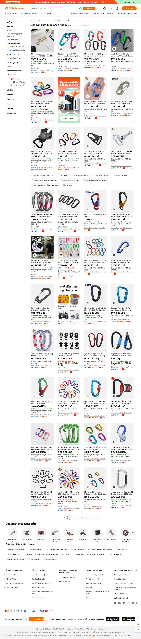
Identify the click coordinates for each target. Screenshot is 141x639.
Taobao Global (79, 629)
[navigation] (17, 269)
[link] (138, 618)
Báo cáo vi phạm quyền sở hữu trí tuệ (97, 592)
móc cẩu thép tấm (116, 554)
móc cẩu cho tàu (79, 549)
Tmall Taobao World (59, 629)
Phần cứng (61, 21)
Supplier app (60, 619)
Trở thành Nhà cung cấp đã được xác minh (125, 588)
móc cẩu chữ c (35, 559)
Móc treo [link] (71, 21)
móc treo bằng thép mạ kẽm (58, 549)
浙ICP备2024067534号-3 (126, 636)
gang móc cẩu (122, 549)
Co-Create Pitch (10, 579)
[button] (80, 8)
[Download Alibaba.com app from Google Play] (129, 619)
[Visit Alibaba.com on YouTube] (132, 602)
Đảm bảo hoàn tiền (38, 579)
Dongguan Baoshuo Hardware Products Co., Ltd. (42, 276)
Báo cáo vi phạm (92, 598)
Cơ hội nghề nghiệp (11, 587)
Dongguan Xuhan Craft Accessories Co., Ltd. (122, 272)
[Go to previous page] (65, 518)
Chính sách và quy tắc (39, 598)
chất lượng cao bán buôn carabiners (45, 180)
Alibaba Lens (13, 619)
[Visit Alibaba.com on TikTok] (137, 602)
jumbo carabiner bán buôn (71, 180)
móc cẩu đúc (64, 175)
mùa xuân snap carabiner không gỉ (96, 180)
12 (95, 517)
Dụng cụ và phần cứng (46, 21)
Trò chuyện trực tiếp (93, 579)
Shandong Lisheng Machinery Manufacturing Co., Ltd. (122, 68)
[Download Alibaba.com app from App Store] (113, 619)
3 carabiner (69, 185)
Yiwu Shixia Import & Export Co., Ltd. (42, 321)
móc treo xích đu (51, 559)
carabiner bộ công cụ (36, 549)
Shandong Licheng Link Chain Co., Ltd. (69, 68)
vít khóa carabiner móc (16, 549)
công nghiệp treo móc (102, 175)
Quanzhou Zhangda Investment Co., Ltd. (95, 321)
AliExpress (39, 629)
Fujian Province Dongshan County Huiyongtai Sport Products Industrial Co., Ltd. (95, 228)
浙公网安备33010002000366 (106, 636)
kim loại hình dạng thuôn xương (43, 175)
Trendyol (94, 629)
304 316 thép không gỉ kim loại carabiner (46, 185)
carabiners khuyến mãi (97, 554)
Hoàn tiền (89, 587)
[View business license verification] (90, 636)
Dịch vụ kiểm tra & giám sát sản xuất (42, 592)
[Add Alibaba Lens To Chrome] (36, 619)
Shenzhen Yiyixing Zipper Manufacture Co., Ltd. (95, 163)
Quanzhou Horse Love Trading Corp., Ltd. (42, 167)
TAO (87, 629)
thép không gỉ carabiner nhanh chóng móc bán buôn (42, 554)
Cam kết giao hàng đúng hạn (41, 583)
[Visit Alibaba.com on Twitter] (123, 602)
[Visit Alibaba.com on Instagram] (128, 602)
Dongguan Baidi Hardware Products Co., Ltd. (95, 272)
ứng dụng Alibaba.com (96, 619)
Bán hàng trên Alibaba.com (123, 575)
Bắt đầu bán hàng (120, 579)
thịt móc (67, 554)
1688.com (48, 629)
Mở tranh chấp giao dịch (94, 583)
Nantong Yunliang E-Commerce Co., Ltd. (42, 120)
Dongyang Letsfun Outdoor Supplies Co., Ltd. (42, 70)
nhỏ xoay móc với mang (81, 175)
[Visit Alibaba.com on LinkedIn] (119, 602)
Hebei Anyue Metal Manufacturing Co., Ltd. (95, 116)
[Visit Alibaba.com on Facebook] (115, 602)
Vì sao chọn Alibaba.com (12, 575)
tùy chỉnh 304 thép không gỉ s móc (101, 549)
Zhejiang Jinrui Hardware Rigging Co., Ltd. (42, 229)
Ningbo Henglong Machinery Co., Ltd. (122, 228)
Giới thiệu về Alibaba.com (13, 570)
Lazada (70, 629)
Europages (102, 629)
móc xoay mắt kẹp (121, 175)
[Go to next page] (100, 518)
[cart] (111, 9)
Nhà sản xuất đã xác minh (67, 577)
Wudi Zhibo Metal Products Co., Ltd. (69, 167)
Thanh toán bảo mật (38, 575)
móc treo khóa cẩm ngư (16, 559)
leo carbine (79, 554)
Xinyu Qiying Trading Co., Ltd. (67, 276)
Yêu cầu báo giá (64, 581)
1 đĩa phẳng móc (14, 554)
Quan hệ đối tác (119, 593)
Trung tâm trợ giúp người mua (96, 575)
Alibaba (32, 21)
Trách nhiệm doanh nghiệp (13, 583)
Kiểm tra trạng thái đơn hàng (123, 583)
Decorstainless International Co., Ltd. (122, 113)
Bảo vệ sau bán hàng (39, 587)
